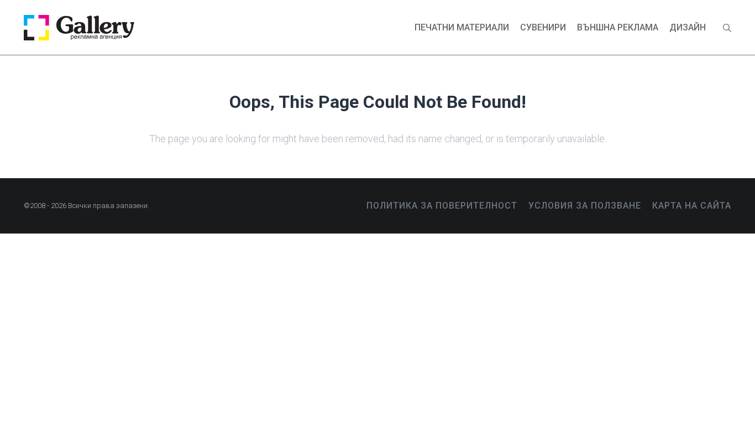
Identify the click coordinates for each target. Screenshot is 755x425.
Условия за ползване (584, 205)
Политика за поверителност (441, 205)
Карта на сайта (691, 205)
